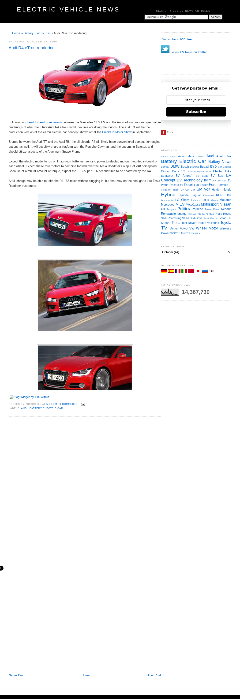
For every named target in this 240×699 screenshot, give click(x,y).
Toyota (225, 223)
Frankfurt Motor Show (116, 132)
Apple (173, 156)
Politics (184, 209)
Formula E (224, 184)
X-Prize (185, 233)
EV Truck (210, 180)
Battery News (220, 162)
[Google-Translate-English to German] (164, 272)
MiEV (180, 204)
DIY (182, 171)
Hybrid (168, 194)
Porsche (197, 209)
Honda (227, 189)
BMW (175, 166)
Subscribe (196, 111)
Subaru (165, 222)
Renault (226, 209)
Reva (201, 213)
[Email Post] (82, 404)
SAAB (165, 218)
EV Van (222, 180)
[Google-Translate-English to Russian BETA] (205, 272)
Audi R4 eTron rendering (32, 47)
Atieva (201, 156)
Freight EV (178, 189)
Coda (175, 171)
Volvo (184, 228)
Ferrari (188, 185)
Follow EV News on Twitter (188, 52)
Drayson (191, 171)
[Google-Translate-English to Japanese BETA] (198, 272)
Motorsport (209, 204)
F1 (181, 185)
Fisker (204, 184)
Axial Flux (223, 156)
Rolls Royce (223, 213)
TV (164, 227)
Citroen (165, 171)
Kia (229, 195)
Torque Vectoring (208, 222)
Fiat (196, 184)
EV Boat (201, 175)
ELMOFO (167, 175)
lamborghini (167, 200)
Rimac (210, 213)
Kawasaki (208, 195)
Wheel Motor (207, 228)
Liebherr (195, 200)
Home (16, 33)
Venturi (174, 228)
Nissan (225, 204)
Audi (24, 408)
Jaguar (196, 195)
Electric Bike (222, 171)
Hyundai (184, 195)
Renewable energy (174, 213)
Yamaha (195, 233)
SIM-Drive (196, 218)
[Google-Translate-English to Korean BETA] (211, 272)
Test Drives (189, 222)
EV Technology (190, 180)
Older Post (153, 675)
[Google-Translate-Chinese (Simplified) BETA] (191, 272)
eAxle (209, 171)
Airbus (164, 156)
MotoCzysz (193, 204)
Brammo (194, 166)
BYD (213, 166)
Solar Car (225, 218)
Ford (213, 185)
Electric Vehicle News (68, 9)
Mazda (214, 200)
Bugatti (204, 166)
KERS (220, 195)
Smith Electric (210, 218)
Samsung (175, 218)
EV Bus (216, 175)
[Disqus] (85, 483)
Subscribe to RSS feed (177, 39)
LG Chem (182, 200)
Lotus (205, 199)
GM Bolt (190, 189)
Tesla (176, 223)
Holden (216, 189)
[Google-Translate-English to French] (178, 272)
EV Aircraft (184, 175)
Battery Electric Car (37, 33)
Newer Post (16, 675)
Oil (163, 209)
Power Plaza (212, 209)
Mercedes (167, 204)
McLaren (225, 200)
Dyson (200, 171)
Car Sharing (224, 166)
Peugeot (171, 209)
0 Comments (69, 404)
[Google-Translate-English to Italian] (184, 272)
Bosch (185, 166)
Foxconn (165, 189)
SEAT (185, 218)
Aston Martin (186, 156)
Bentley (165, 166)
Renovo (192, 214)
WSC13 (175, 233)
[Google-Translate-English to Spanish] (171, 272)
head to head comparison (44, 122)
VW (191, 228)
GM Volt (203, 189)
